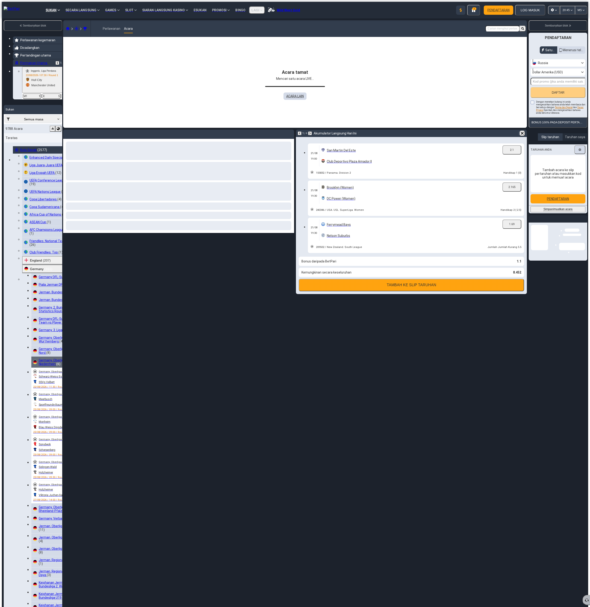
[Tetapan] (579, 149)
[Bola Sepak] (76, 28)
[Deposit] (460, 10)
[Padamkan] (289, 133)
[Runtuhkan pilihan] (52, 129)
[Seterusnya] (79, 133)
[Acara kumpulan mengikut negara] (58, 129)
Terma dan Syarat (563, 107)
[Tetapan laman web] (554, 10)
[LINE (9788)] (68, 28)
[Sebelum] (57, 63)
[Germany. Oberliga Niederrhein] (85, 28)
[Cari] (522, 29)
